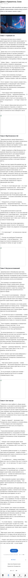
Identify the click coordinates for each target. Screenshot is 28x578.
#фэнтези (10, 564)
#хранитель (10, 566)
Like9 (14, 550)
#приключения (16, 564)
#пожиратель (17, 566)
